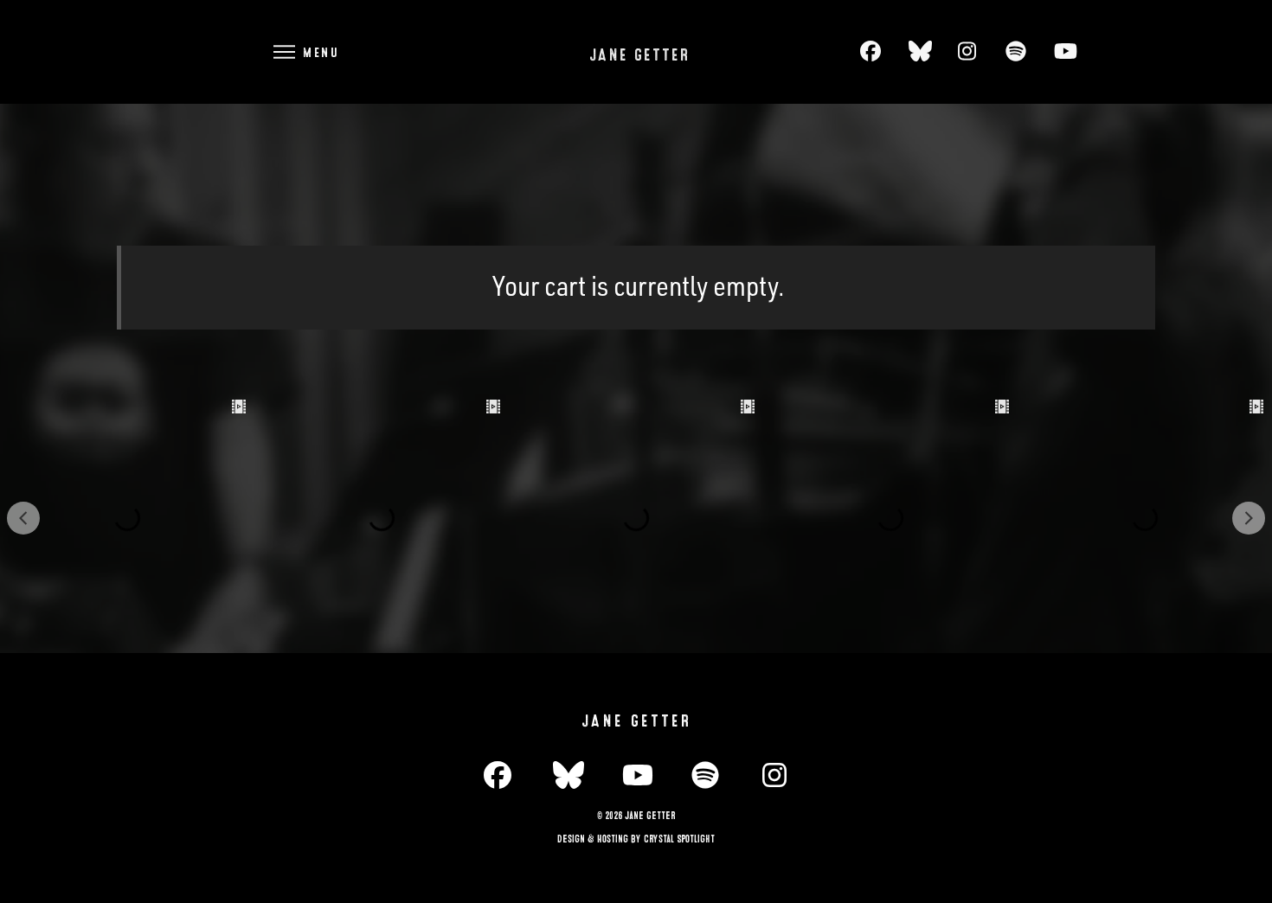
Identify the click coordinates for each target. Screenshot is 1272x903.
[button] (305, 51)
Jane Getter (639, 55)
